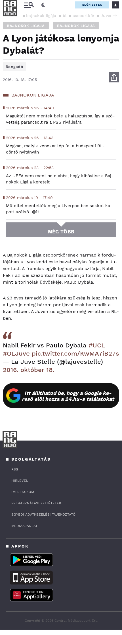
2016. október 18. (28, 369)
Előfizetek (92, 4)
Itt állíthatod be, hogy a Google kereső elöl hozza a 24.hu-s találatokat (68, 396)
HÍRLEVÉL (19, 481)
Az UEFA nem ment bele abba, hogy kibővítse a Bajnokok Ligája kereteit (59, 179)
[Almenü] (29, 5)
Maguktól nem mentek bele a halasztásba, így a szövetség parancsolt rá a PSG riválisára (60, 119)
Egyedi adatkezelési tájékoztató (43, 514)
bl (65, 15)
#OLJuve (16, 353)
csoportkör (83, 15)
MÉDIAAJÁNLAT (24, 526)
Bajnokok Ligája (26, 26)
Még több (61, 232)
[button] (115, 15)
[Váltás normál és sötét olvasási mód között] (43, 5)
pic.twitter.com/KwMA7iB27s (75, 353)
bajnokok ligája (41, 15)
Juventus (110, 15)
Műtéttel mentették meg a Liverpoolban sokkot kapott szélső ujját (59, 208)
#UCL (97, 345)
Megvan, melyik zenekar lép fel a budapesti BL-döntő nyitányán (55, 149)
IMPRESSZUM (22, 492)
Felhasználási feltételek (36, 503)
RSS (14, 469)
